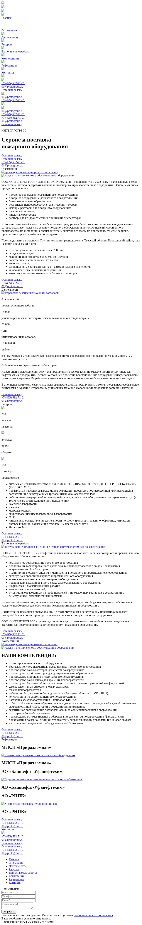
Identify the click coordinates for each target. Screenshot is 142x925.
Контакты (7, 72)
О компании (9, 30)
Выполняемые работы (15, 51)
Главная (6, 17)
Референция (9, 65)
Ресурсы (6, 44)
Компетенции (10, 58)
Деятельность (9, 37)
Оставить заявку (11, 89)
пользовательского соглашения (93, 915)
